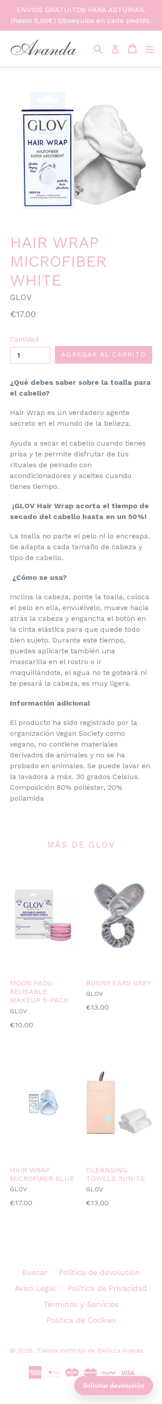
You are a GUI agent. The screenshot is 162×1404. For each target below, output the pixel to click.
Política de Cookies (81, 1320)
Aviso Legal (35, 1288)
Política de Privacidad (107, 1288)
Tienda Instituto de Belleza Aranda (90, 1350)
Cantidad (24, 339)
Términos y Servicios (81, 1304)
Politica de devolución (99, 1272)
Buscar (34, 1272)
